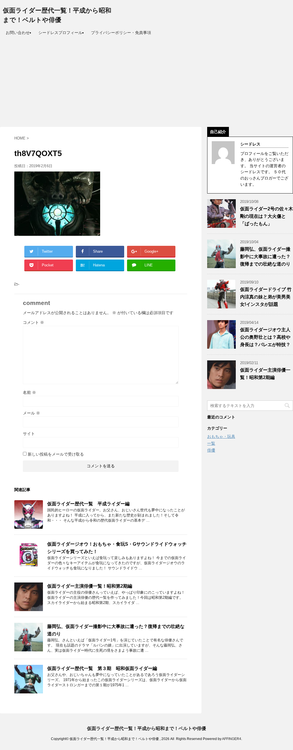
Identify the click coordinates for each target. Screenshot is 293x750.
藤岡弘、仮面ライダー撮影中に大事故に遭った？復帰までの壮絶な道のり (265, 256)
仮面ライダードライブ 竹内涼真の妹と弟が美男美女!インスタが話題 (266, 297)
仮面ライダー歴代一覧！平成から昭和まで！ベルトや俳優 (146, 728)
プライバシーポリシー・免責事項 (121, 32)
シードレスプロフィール (60, 32)
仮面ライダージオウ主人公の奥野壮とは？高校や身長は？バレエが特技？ (265, 337)
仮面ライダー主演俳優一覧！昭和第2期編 (89, 586)
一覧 (211, 443)
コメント (33, 322)
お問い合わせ (18, 32)
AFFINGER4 (231, 739)
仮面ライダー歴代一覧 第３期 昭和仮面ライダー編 (102, 668)
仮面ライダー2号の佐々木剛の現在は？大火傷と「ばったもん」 (266, 216)
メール (31, 413)
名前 (29, 392)
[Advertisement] (146, 81)
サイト (29, 433)
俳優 (211, 450)
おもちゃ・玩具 (221, 436)
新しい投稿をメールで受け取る (56, 454)
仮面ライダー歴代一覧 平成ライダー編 (88, 503)
